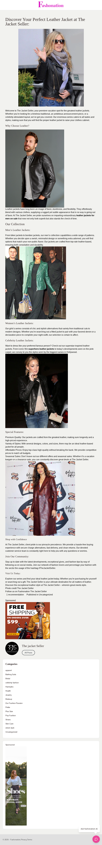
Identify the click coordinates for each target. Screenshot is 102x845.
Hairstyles (9, 687)
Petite (7, 707)
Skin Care (9, 724)
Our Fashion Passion (14, 703)
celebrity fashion (12, 683)
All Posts (28, 652)
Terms (29, 840)
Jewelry (8, 695)
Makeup (8, 699)
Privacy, (24, 840)
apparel (8, 670)
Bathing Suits (10, 674)
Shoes (8, 720)
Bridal (7, 678)
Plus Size (9, 711)
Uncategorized (46, 594)
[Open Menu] (4, 5)
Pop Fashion (10, 715)
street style (9, 728)
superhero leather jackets (41, 349)
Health (8, 691)
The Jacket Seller (25, 588)
